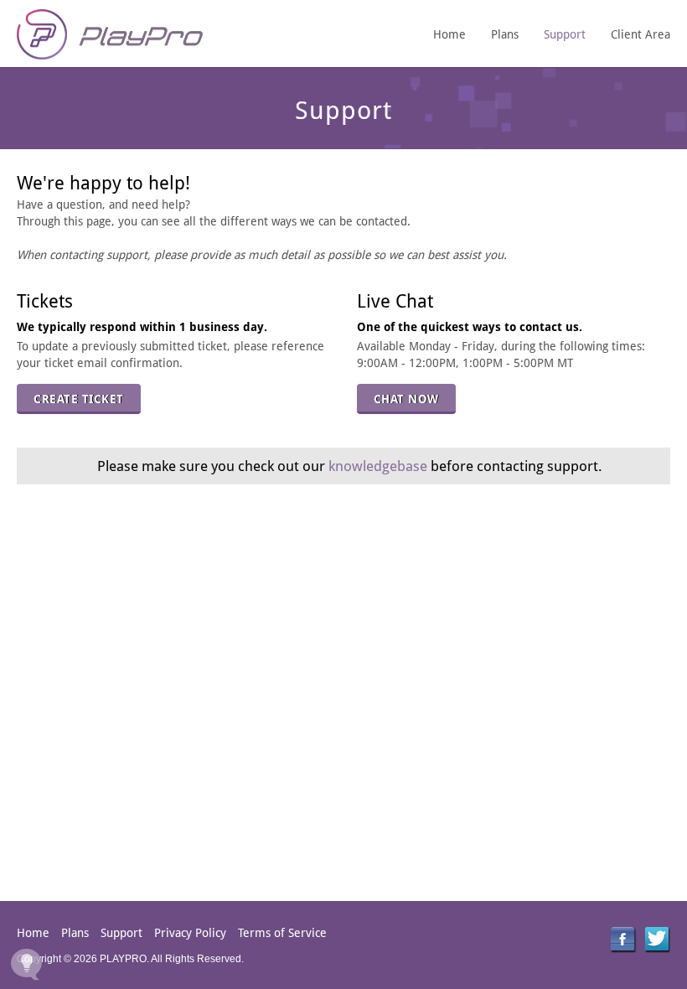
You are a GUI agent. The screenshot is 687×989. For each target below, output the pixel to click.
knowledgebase (377, 466)
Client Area (640, 34)
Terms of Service (282, 933)
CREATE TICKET (79, 399)
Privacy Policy (190, 933)
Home (449, 34)
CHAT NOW (406, 399)
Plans (505, 34)
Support (565, 34)
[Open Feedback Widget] (26, 964)
